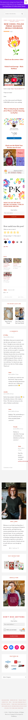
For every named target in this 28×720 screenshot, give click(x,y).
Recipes (12, 21)
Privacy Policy (22, 700)
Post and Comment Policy (19, 702)
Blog (10, 702)
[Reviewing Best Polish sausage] (8, 274)
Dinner (5, 20)
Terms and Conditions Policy (19, 704)
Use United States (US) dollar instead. (12, 6)
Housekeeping (5, 700)
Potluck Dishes (20, 20)
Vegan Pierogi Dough (8, 322)
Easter (10, 20)
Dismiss (23, 6)
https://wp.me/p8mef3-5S (17, 89)
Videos (17, 21)
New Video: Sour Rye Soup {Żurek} (19, 322)
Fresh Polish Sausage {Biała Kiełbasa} (7, 265)
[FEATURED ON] (14, 665)
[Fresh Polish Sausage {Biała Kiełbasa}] (8, 260)
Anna (5, 290)
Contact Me (5, 702)
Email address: (14, 210)
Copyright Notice (5, 704)
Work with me (14, 700)
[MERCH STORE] (14, 593)
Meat (14, 20)
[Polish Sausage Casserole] (17, 260)
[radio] (5, 232)
